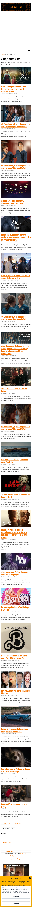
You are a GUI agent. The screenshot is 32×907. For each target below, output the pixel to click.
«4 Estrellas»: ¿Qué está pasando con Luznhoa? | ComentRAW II (15, 318)
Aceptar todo (16, 896)
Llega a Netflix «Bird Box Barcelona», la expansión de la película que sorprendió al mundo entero (15, 534)
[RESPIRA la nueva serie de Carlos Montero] (16, 687)
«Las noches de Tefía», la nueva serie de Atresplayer (14, 573)
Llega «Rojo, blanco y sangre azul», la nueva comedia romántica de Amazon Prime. (16, 237)
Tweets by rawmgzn (7, 842)
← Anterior (3, 823)
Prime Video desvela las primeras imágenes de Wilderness (15, 730)
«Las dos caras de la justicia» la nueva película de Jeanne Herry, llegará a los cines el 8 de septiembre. (15, 350)
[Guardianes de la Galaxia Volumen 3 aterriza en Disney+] (16, 765)
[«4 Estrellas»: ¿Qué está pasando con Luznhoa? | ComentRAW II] (16, 313)
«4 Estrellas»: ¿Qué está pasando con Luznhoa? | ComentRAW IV (15, 125)
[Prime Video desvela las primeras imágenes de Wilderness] (16, 725)
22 (12, 823)
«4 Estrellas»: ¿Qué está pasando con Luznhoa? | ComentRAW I (15, 427)
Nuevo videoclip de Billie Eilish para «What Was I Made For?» (14, 656)
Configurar (16, 903)
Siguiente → (18, 823)
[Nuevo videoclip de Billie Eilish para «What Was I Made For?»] (16, 652)
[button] (30, 878)
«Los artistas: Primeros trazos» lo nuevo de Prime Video (15, 276)
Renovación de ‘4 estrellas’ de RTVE (13, 805)
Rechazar (16, 900)
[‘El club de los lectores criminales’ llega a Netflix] (16, 491)
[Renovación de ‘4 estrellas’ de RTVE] (16, 800)
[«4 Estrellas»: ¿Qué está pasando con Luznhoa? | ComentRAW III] (16, 162)
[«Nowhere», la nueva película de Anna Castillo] (16, 456)
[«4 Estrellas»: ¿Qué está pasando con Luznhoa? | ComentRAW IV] (16, 120)
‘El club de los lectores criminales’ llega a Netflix (15, 495)
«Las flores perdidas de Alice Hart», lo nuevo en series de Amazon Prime (13, 89)
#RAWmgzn (23, 853)
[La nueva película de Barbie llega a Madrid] (16, 603)
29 (14, 823)
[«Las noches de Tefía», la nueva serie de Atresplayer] (16, 568)
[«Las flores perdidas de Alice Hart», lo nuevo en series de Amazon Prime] (16, 83)
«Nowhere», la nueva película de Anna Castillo (14, 460)
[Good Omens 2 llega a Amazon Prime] (16, 385)
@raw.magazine (8, 851)
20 (9, 823)
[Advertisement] (16, 28)
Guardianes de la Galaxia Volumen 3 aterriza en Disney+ (15, 770)
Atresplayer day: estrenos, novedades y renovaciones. (12, 202)
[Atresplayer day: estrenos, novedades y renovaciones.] (16, 197)
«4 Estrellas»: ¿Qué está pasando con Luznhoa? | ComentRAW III (15, 166)
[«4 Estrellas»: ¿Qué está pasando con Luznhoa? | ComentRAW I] (16, 423)
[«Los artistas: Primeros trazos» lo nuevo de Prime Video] (16, 272)
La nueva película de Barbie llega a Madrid (15, 608)
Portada (3, 54)
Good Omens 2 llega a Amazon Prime (14, 389)
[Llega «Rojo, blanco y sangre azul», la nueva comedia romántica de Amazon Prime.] (16, 231)
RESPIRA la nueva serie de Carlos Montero (15, 692)
